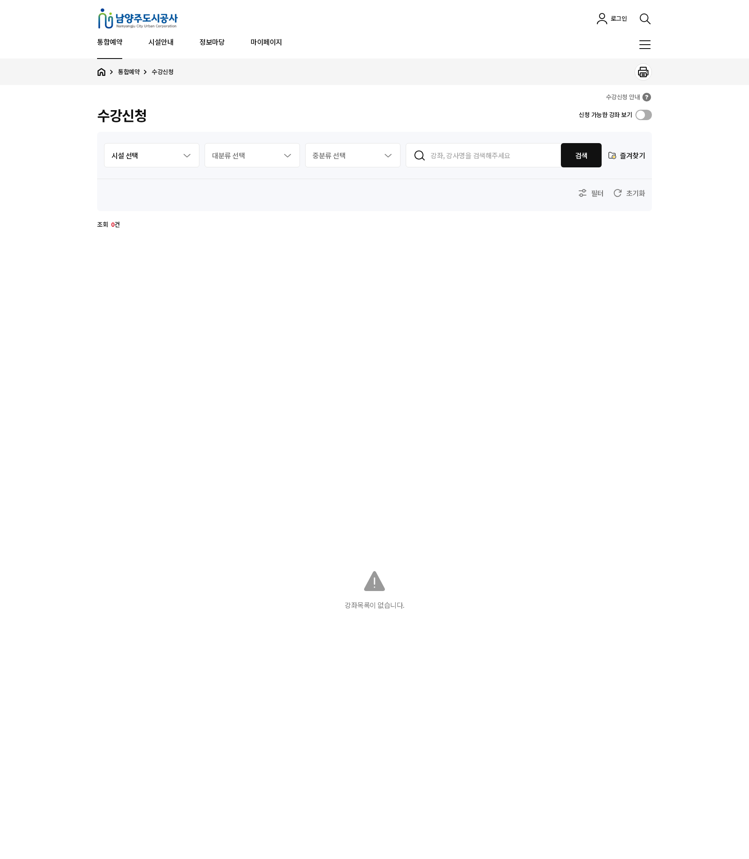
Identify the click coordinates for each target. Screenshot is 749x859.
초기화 (635, 193)
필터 (597, 193)
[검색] (645, 19)
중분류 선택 (329, 155)
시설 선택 (124, 155)
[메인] (101, 72)
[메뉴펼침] (645, 45)
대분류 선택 (228, 155)
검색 (581, 155)
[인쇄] (643, 72)
